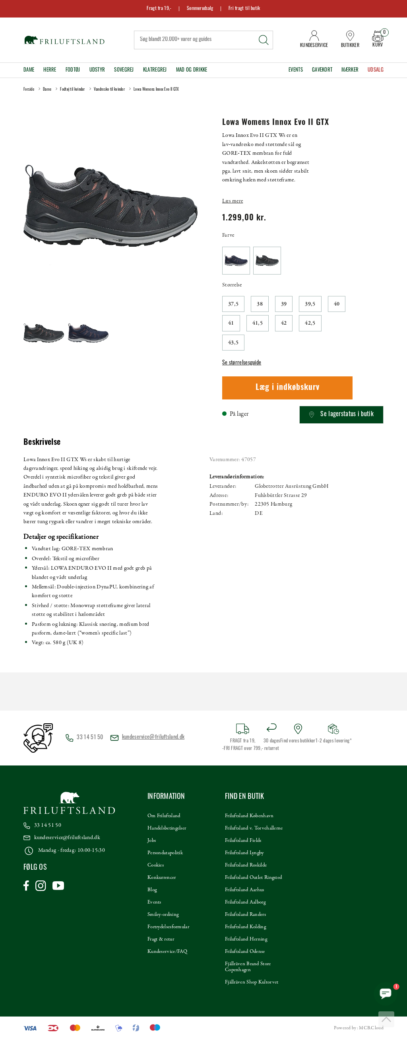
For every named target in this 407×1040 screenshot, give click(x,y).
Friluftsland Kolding (245, 927)
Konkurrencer (161, 877)
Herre (49, 70)
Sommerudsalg (200, 8)
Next (190, 206)
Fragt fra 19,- (159, 8)
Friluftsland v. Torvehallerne (254, 828)
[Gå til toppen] (386, 1019)
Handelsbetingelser (166, 828)
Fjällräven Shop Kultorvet (252, 982)
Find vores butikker (298, 741)
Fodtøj (73, 70)
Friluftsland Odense (245, 951)
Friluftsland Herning (246, 939)
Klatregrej (155, 70)
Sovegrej (124, 70)
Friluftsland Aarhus (244, 890)
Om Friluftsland (163, 816)
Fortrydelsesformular (168, 927)
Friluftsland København (249, 816)
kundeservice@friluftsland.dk (153, 737)
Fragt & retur (160, 939)
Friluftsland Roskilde (246, 865)
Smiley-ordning (162, 914)
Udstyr (97, 70)
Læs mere (232, 201)
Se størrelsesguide (241, 363)
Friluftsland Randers (245, 914)
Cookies (155, 865)
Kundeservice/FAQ (167, 951)
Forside (28, 90)
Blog (152, 890)
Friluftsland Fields (243, 840)
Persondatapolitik (165, 853)
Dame (28, 70)
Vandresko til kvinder (109, 90)
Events (296, 70)
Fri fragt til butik (244, 8)
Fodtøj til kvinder (72, 90)
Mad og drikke (191, 70)
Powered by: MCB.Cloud (359, 1028)
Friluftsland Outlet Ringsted (253, 877)
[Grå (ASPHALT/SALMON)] (267, 261)
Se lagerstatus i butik (347, 414)
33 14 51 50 (47, 825)
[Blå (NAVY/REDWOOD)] (236, 261)
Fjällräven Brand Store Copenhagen (248, 967)
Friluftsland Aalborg (245, 902)
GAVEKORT (322, 70)
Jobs (151, 840)
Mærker (350, 70)
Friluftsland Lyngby (244, 853)
